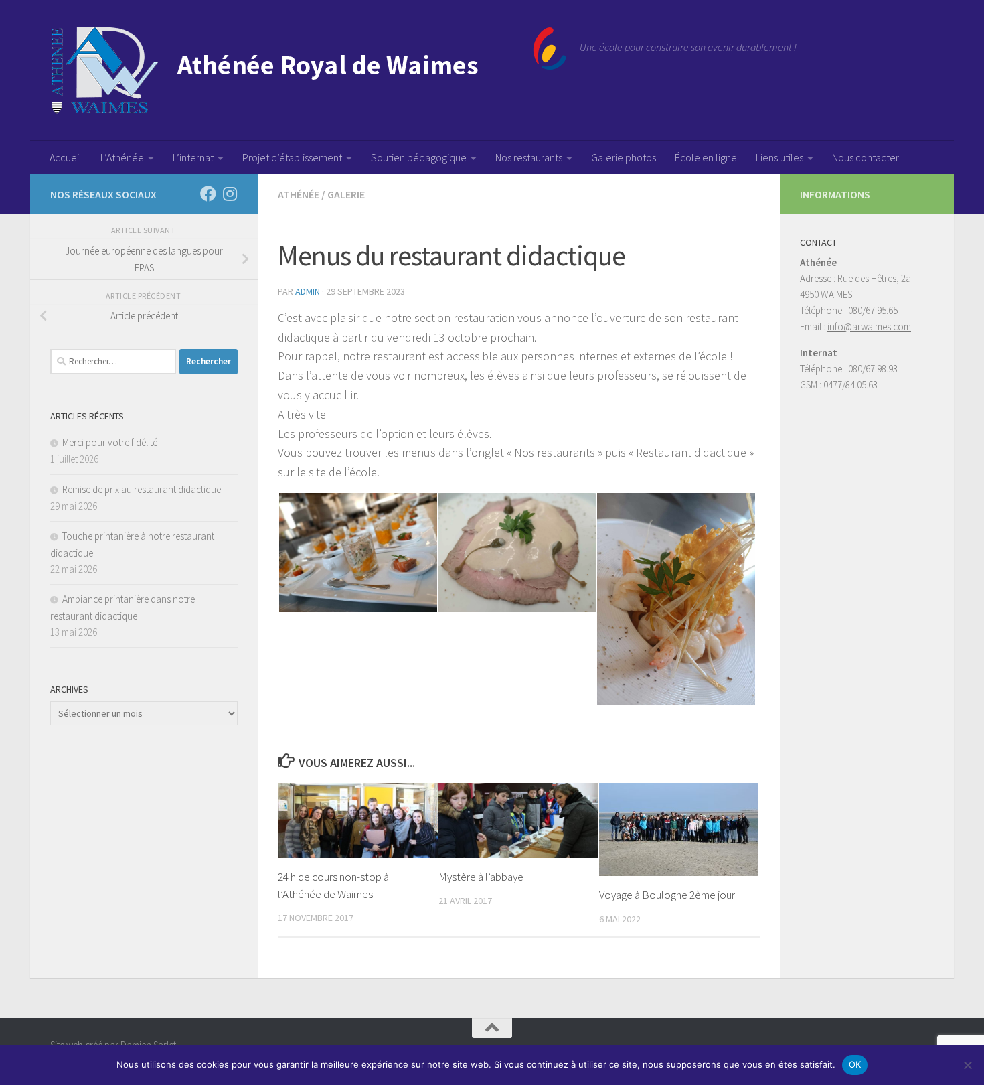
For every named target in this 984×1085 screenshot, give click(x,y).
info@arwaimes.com (869, 326)
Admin (307, 291)
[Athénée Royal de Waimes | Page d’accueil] (308, 70)
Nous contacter (865, 157)
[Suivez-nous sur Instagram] (230, 194)
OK (855, 1064)
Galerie (346, 194)
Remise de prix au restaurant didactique (141, 489)
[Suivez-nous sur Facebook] (208, 194)
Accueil (66, 157)
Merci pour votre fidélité (109, 442)
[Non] (967, 1065)
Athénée (298, 194)
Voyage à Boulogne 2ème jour (667, 894)
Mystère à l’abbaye (480, 876)
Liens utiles (779, 157)
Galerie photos (623, 157)
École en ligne (706, 157)
